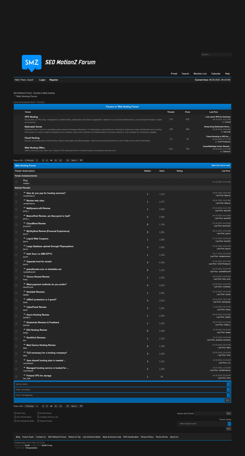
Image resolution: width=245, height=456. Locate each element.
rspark (227, 317)
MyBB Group (47, 445)
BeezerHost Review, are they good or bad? (48, 216)
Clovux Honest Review (38, 276)
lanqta (25, 333)
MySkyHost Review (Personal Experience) (47, 231)
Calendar (215, 73)
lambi (25, 302)
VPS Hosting (31, 117)
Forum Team (28, 437)
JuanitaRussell (29, 272)
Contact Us (41, 437)
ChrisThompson (224, 142)
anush (228, 294)
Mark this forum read (221, 165)
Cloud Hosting (32, 138)
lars (24, 340)
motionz (26, 183)
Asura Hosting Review (37, 315)
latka (25, 348)
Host (228, 355)
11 (56, 160)
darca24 (227, 211)
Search (185, 73)
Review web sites (35, 200)
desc (32, 171)
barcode (227, 132)
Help (227, 73)
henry (228, 310)
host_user (226, 279)
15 (68, 160)
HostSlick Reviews (36, 337)
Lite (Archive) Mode (91, 437)
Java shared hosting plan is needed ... (46, 360)
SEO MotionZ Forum (23, 93)
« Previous (29, 160)
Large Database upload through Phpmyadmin (50, 246)
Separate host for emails (39, 261)
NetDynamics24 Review (38, 208)
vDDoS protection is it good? (41, 299)
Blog (25, 180)
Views (161, 171)
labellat (26, 295)
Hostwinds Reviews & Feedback (42, 322)
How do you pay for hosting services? (46, 193)
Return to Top (74, 437)
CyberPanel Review (36, 307)
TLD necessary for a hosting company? (46, 353)
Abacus (227, 195)
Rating (180, 171)
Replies (147, 171)
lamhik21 (26, 318)
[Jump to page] (81, 160)
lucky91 (227, 241)
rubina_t (227, 325)
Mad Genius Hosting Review (41, 345)
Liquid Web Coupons (37, 238)
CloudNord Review (36, 223)
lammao (26, 325)
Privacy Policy (147, 437)
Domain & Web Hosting (44, 93)
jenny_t (26, 211)
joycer (25, 234)
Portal (174, 73)
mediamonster (224, 256)
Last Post (226, 171)
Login (42, 80)
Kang (25, 279)
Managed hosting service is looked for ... (47, 368)
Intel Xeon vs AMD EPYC (39, 254)
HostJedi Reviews (35, 292)
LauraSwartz (28, 363)
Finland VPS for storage (38, 375)
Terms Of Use (162, 437)
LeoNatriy (226, 287)
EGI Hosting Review (36, 330)
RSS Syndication (131, 437)
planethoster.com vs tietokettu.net (43, 269)
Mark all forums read (112, 437)
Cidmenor (226, 151)
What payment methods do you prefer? (46, 284)
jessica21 (27, 226)
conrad (227, 122)
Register (54, 80)
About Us (174, 437)
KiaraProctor (28, 287)
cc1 (229, 363)
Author (25, 171)
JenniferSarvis (29, 196)
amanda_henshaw (223, 340)
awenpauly (226, 302)
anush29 (227, 218)
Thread (18, 171)
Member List (200, 73)
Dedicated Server (33, 126)
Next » (74, 160)
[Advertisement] (122, 24)
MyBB (27, 445)
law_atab (26, 378)
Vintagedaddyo (32, 448)
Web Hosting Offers (35, 147)
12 (61, 160)
